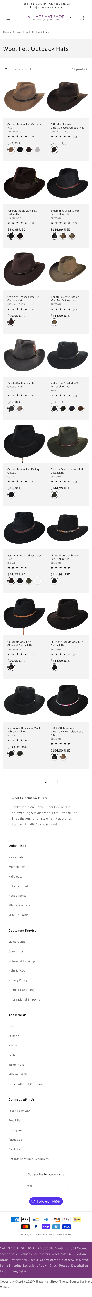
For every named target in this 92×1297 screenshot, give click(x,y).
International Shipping (24, 999)
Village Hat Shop (20, 1074)
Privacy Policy (18, 980)
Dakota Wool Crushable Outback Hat (20, 384)
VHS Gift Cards (18, 915)
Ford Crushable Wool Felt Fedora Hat (22, 212)
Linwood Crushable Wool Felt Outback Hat (65, 557)
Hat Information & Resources (29, 1159)
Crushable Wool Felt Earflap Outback (23, 471)
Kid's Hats (15, 876)
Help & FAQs (17, 970)
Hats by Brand (18, 886)
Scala (12, 1055)
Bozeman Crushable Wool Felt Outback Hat (65, 212)
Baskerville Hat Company (26, 1084)
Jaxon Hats (16, 1065)
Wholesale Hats (19, 905)
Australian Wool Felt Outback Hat (24, 557)
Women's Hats (18, 867)
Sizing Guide (17, 941)
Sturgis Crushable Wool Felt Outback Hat (67, 643)
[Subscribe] (67, 1186)
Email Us (15, 1120)
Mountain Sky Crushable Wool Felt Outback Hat (65, 298)
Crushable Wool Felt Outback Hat (24, 126)
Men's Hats (16, 857)
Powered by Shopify (60, 1234)
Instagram (16, 1130)
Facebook (15, 1139)
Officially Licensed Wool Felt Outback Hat (23, 298)
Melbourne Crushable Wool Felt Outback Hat (66, 384)
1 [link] (34, 782)
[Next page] (57, 781)
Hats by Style (18, 896)
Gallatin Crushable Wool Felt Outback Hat (67, 471)
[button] (8, 18)
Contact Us (16, 951)
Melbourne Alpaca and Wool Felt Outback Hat (23, 729)
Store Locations (19, 1111)
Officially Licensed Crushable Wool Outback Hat (67, 126)
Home (7, 32)
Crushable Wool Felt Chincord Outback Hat (20, 643)
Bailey (13, 1026)
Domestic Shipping (21, 990)
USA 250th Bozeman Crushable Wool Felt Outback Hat (67, 731)
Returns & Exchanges (23, 961)
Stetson (14, 1036)
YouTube (14, 1149)
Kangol (13, 1045)
